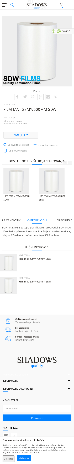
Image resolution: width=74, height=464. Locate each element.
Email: (10, 28)
